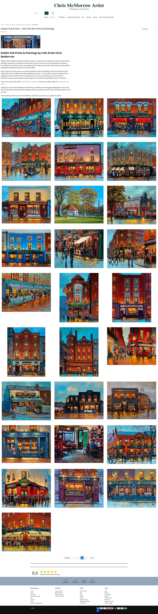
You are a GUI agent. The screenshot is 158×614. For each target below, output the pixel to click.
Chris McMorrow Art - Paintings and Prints (46, 608)
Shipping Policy (59, 594)
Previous (67, 558)
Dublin (82, 596)
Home (46, 17)
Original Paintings (73, 17)
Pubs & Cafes (108, 598)
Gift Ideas (62, 17)
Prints (52, 17)
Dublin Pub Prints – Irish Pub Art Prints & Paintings (18, 24)
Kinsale (107, 593)
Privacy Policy (58, 591)
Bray (81, 593)
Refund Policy (59, 593)
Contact (88, 17)
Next (91, 558)
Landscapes (108, 594)
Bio (83, 17)
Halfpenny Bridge (84, 601)
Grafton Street (84, 599)
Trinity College (108, 603)
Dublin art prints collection (29, 82)
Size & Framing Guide (106, 17)
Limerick (107, 596)
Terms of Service (59, 596)
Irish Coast (83, 603)
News (95, 17)
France (82, 598)
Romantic (107, 599)
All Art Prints (83, 591)
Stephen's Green (109, 601)
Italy (106, 591)
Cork (81, 594)
